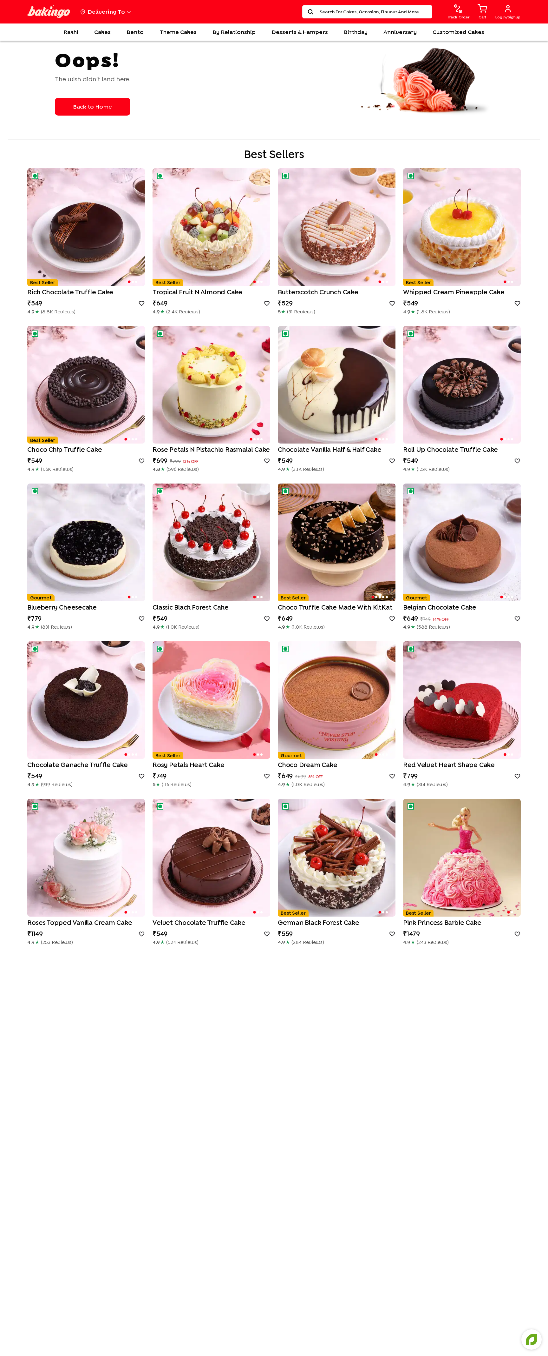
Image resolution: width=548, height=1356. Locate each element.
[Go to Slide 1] (129, 281)
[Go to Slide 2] (133, 282)
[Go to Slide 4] (136, 439)
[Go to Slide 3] (136, 282)
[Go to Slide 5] (387, 597)
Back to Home (92, 107)
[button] (86, 227)
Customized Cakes (458, 32)
